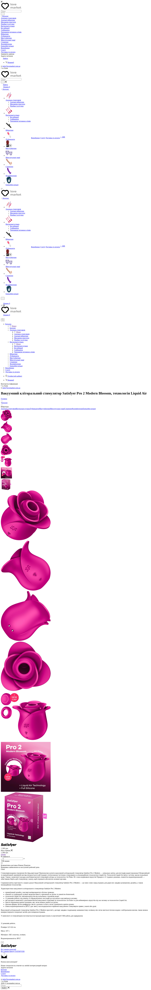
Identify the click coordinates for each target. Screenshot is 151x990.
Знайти (4, 988)
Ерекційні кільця (89, 409)
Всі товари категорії (8, 949)
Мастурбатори (44, 409)
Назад (14, 326)
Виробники (5, 971)
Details (3, 854)
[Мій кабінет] (2, 301)
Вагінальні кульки (21, 346)
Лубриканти (34, 409)
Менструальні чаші (57, 409)
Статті (3, 973)
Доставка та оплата (8, 975)
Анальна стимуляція (21, 334)
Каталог (13, 328)
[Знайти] (3, 13)
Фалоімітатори (77, 409)
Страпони (68, 409)
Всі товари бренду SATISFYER (13, 951)
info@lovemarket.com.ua (11, 66)
